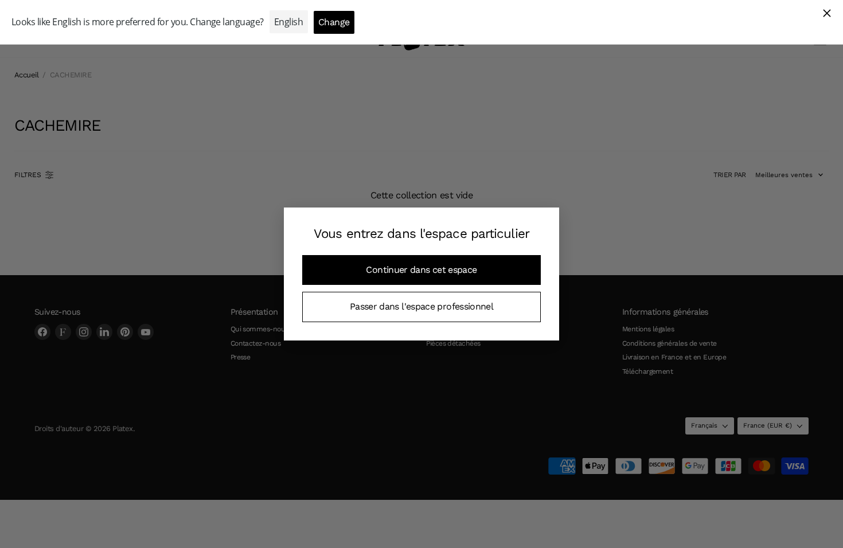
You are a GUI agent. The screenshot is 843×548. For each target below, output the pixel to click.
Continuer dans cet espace (421, 269)
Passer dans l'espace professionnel (421, 306)
